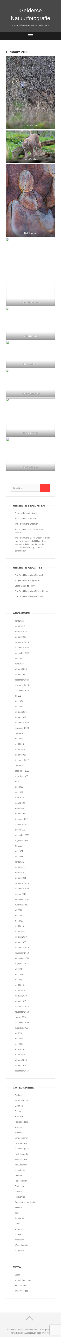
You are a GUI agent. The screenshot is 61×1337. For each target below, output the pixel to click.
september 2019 (22, 958)
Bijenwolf (39, 575)
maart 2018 (20, 1055)
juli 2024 (18, 696)
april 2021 (19, 862)
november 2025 (22, 648)
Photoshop (19, 1186)
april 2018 (19, 1049)
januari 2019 (20, 1001)
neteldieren (20, 1170)
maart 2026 (20, 626)
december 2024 (22, 680)
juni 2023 (19, 739)
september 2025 (22, 653)
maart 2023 (20, 749)
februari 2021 (21, 873)
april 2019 (19, 985)
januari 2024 (20, 717)
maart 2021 (20, 867)
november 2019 (22, 953)
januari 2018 (20, 1065)
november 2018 (22, 1012)
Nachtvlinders (21, 1159)
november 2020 (22, 889)
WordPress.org (21, 1291)
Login (17, 1275)
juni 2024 (19, 701)
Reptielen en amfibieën (25, 1202)
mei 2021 (19, 856)
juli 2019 (18, 969)
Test (16, 1213)
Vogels (18, 1234)
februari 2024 (21, 712)
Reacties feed (21, 1285)
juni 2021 (19, 851)
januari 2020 (20, 942)
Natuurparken (21, 1165)
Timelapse (19, 1218)
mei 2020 (19, 921)
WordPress (47, 1333)
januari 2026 (20, 637)
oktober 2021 (21, 830)
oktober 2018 (21, 1017)
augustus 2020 (21, 905)
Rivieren (18, 1208)
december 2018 (22, 1006)
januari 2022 (20, 814)
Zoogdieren (20, 1250)
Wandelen (19, 1240)
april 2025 (19, 664)
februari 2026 (21, 632)
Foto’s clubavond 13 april (26, 513)
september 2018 (22, 1022)
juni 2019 (19, 974)
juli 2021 (18, 846)
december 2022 (22, 760)
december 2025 (22, 642)
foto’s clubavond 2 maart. (26, 518)
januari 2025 (20, 674)
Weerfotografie (21, 1245)
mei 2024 (19, 707)
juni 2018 (19, 1039)
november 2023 (22, 728)
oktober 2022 (21, 765)
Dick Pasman (21, 586)
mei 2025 (19, 658)
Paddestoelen (21, 1181)
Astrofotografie (21, 1100)
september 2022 (22, 771)
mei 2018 (19, 1044)
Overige (18, 1175)
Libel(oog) (39, 596)
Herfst (37, 580)
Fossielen (19, 1116)
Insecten (18, 1127)
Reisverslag (20, 1197)
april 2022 (19, 798)
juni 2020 (19, 915)
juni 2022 (19, 787)
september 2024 (22, 690)
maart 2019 (20, 990)
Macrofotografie (22, 1149)
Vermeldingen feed (23, 1280)
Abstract (18, 1095)
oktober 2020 (21, 894)
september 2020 (22, 899)
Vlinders (18, 1229)
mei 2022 (19, 792)
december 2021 (22, 819)
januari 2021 (20, 878)
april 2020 (19, 926)
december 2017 (22, 1071)
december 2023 (22, 723)
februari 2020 (21, 937)
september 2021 (22, 835)
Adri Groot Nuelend (23, 575)
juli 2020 (18, 910)
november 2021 (22, 824)
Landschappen (21, 1143)
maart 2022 (20, 803)
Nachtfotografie (21, 1154)
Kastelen (19, 1133)
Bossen (18, 1111)
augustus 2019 (21, 964)
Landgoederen (21, 1138)
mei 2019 (19, 980)
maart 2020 (20, 931)
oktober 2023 (21, 733)
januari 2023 (20, 755)
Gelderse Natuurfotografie (30, 14)
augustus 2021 (21, 840)
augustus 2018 (21, 1028)
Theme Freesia (16, 1333)
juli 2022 (18, 781)
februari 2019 (21, 996)
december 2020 (22, 883)
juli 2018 (18, 1033)
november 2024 (22, 685)
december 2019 (22, 948)
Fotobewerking (21, 1122)
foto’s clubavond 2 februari (26, 524)
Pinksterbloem (41, 591)
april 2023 (19, 744)
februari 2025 (21, 669)
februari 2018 (21, 1060)
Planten (18, 1191)
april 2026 (19, 621)
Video (17, 1224)
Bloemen (19, 1106)
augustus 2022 (21, 776)
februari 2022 (21, 808)
